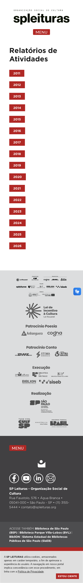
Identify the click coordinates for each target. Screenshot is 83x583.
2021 (17, 188)
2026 (17, 246)
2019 (17, 165)
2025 (17, 234)
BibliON (14, 536)
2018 (17, 154)
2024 (17, 223)
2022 (17, 200)
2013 (17, 96)
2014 (17, 108)
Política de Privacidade (31, 571)
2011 (16, 73)
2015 (17, 119)
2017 (17, 142)
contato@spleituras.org (38, 507)
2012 (17, 84)
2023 (17, 211)
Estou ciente (67, 576)
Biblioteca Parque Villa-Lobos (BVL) (45, 532)
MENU (41, 32)
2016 (17, 131)
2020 (17, 177)
